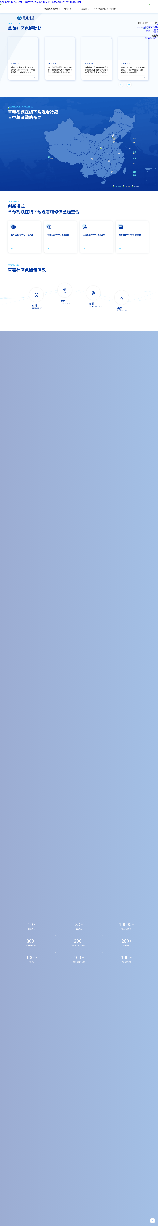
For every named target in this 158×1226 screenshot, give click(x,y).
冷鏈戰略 (70, 10)
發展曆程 (148, 28)
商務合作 (108, 10)
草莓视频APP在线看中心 (89, 10)
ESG (152, 28)
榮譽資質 (156, 28)
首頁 (33, 10)
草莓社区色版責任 (141, 28)
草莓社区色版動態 (149, 38)
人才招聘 (156, 34)
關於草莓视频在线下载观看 (51, 10)
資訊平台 (156, 38)
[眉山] (91, 159)
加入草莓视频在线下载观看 (128, 10)
